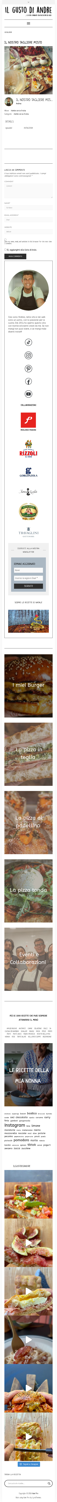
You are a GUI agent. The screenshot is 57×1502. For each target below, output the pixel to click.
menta (37, 1130)
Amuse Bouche (12, 1028)
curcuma (39, 1118)
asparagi (15, 1114)
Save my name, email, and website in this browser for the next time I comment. (28, 242)
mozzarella (10, 1133)
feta (6, 1120)
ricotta (34, 1140)
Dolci (46, 1028)
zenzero (8, 1148)
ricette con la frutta (18, 110)
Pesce (44, 1031)
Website (8, 227)
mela (19, 1130)
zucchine (25, 1148)
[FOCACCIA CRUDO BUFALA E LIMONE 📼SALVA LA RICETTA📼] (28, 1291)
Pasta (38, 1031)
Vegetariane (47, 1037)
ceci (12, 1117)
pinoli (37, 1136)
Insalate (24, 1031)
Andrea (18, 103)
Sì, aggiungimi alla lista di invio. (21, 250)
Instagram (14, 1125)
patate (41, 1133)
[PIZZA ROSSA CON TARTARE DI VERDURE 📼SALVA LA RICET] (28, 1194)
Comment (8, 181)
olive (35, 1133)
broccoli (41, 1114)
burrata (49, 1114)
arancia (7, 1114)
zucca (17, 1148)
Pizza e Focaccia (29, 1034)
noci (29, 1133)
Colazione (38, 1028)
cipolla (31, 1118)
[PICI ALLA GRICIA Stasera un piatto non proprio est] (28, 1339)
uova (39, 1145)
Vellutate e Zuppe (34, 1037)
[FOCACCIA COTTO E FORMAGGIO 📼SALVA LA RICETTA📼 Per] (28, 1436)
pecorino (8, 1136)
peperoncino (19, 1137)
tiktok (31, 1144)
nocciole (22, 1133)
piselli (43, 1136)
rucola (7, 1145)
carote (6, 1118)
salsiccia (15, 1145)
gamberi (14, 1121)
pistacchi (8, 1140)
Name (7, 203)
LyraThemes (36, 1497)
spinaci (23, 1145)
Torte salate (21, 1037)
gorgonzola (24, 1121)
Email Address (11, 215)
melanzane (27, 1130)
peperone (29, 1137)
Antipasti (22, 1028)
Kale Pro (35, 1493)
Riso (13, 1037)
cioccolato (22, 1117)
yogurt (47, 1145)
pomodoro (21, 1140)
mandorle (9, 1130)
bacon (23, 1114)
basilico (32, 1113)
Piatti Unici (17, 1034)
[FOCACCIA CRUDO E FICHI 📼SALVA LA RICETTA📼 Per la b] (28, 1243)
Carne (30, 1028)
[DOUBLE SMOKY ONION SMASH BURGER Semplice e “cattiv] (28, 1388)
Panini (31, 1031)
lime (28, 1126)
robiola (42, 1141)
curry (47, 1117)
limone (36, 1125)
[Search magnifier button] (49, 1483)
